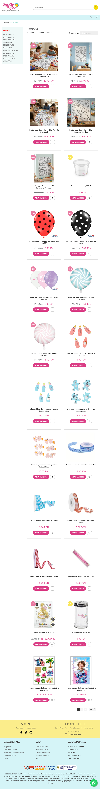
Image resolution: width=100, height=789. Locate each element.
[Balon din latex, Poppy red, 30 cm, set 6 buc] (44, 224)
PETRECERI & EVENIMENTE (8, 54)
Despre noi (7, 747)
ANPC (38, 758)
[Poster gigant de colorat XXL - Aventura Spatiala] (81, 112)
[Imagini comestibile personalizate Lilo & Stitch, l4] (81, 670)
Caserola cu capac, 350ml (81, 186)
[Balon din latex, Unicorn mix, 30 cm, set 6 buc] (44, 280)
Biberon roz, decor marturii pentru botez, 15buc (81, 354)
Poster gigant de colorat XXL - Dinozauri (81, 75)
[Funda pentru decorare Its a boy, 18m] (81, 447)
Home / (6, 23)
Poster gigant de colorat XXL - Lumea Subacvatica (44, 75)
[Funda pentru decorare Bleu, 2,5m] (44, 503)
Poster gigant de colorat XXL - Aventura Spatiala (81, 131)
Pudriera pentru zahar (81, 632)
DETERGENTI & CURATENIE (9, 59)
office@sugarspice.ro (75, 734)
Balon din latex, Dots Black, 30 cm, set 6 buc (81, 243)
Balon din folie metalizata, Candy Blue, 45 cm (81, 298)
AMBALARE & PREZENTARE (8, 43)
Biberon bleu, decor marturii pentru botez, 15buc (44, 410)
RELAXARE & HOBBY (11, 50)
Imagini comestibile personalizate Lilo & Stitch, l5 (44, 689)
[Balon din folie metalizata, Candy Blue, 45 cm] (81, 280)
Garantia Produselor (43, 752)
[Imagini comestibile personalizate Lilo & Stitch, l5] (44, 670)
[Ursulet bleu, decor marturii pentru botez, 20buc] (81, 391)
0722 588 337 (75, 731)
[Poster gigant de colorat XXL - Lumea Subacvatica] (44, 56)
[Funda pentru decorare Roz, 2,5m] (81, 559)
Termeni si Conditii (10, 750)
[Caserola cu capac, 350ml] (81, 168)
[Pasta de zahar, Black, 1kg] (44, 614)
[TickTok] (26, 732)
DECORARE (7, 48)
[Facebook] (21, 732)
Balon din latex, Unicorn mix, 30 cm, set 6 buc (44, 298)
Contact (6, 758)
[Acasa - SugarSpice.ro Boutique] (14, 7)
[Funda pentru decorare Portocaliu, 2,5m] (81, 503)
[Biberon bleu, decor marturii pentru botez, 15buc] (44, 391)
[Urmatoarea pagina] (94, 709)
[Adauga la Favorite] (52, 86)
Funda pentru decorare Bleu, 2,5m (44, 521)
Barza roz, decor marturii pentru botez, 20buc (44, 466)
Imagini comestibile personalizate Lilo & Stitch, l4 (81, 689)
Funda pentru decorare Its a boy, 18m (81, 465)
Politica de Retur (42, 750)
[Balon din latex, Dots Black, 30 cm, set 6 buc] (81, 224)
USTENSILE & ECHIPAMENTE (9, 38)
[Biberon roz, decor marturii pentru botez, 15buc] (81, 335)
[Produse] (3, 18)
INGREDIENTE (8, 34)
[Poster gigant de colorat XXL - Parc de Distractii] (44, 112)
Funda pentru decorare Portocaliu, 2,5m (81, 522)
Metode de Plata (42, 747)
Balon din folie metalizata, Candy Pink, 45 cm (44, 354)
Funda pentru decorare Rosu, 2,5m (44, 576)
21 (91, 709)
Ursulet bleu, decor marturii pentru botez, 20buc (81, 410)
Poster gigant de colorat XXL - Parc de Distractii (44, 131)
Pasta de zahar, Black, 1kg (44, 632)
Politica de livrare (10, 755)
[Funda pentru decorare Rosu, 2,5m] (44, 559)
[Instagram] (31, 732)
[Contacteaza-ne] (91, 17)
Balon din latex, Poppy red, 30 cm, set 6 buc (44, 243)
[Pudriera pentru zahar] (81, 614)
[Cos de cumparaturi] (97, 17)
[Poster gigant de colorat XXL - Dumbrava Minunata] (44, 168)
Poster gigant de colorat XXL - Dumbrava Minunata (44, 187)
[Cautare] (96, 7)
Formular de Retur (42, 755)
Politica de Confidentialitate (14, 752)
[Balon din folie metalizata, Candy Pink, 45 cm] (44, 335)
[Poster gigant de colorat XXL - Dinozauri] (81, 56)
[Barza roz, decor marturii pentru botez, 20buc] (44, 447)
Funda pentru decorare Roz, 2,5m (81, 576)
